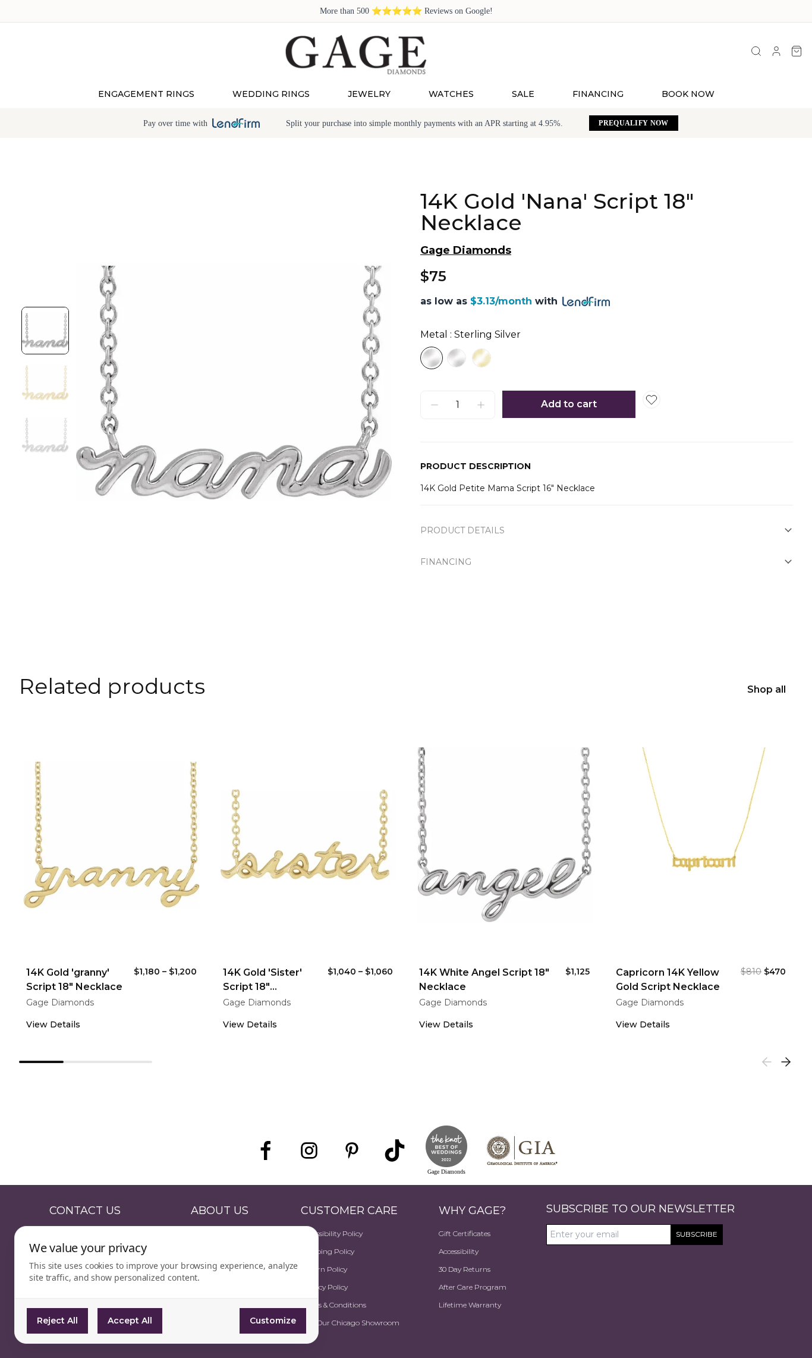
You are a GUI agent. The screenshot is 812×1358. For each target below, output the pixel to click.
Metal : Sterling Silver (470, 334)
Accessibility (459, 1251)
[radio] (431, 358)
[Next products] (786, 1062)
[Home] (355, 54)
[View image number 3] (45, 435)
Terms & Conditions (333, 1304)
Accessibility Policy (332, 1233)
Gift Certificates (464, 1233)
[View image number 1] (45, 330)
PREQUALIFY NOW (633, 123)
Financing (598, 94)
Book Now (688, 94)
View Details (53, 1024)
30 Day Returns (464, 1269)
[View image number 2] (45, 383)
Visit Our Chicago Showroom (350, 1322)
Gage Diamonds (465, 250)
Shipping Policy (327, 1251)
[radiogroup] (606, 358)
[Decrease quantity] (434, 405)
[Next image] (370, 383)
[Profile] (776, 51)
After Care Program (472, 1286)
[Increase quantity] (481, 405)
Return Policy (324, 1269)
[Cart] (796, 51)
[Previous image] (97, 383)
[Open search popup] (756, 51)
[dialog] (166, 1285)
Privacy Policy (324, 1286)
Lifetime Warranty (470, 1304)
